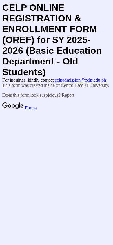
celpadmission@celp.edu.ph (80, 80)
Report (68, 95)
